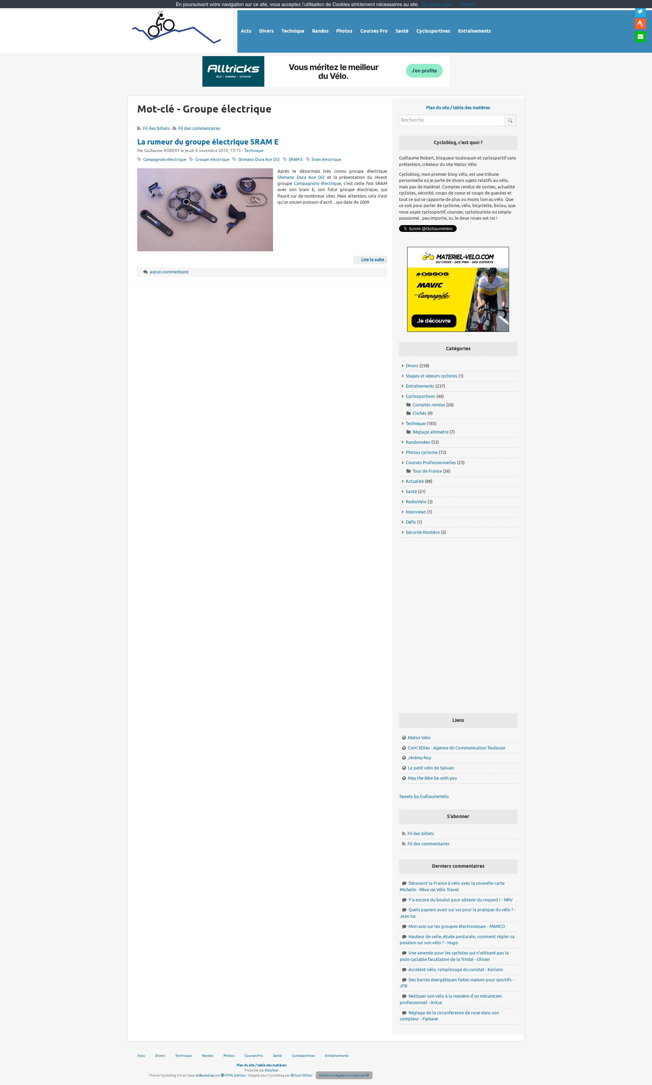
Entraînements (420, 386)
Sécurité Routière (423, 532)
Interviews (416, 512)
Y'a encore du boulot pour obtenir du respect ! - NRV (461, 900)
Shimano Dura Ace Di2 (259, 159)
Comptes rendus (429, 405)
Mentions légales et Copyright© (344, 1075)
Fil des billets (156, 128)
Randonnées (418, 442)
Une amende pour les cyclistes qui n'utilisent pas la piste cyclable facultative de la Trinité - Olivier (454, 956)
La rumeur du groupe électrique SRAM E (207, 142)
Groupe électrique (212, 159)
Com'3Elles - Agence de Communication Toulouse (456, 748)
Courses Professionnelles (431, 462)
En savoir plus (437, 4)
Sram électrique (326, 159)
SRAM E (296, 159)
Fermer (468, 4)
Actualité (415, 481)
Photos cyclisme (422, 452)
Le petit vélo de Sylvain (431, 768)
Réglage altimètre (431, 432)
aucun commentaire (169, 272)
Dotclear (271, 1070)
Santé (411, 491)
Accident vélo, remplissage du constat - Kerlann (456, 969)
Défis (411, 522)
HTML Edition (235, 1075)
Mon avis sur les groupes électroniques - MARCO (457, 926)
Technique (254, 150)
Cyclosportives (420, 396)
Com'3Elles (303, 1075)
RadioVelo (416, 502)
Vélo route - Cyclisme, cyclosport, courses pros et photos (177, 30)
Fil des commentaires (199, 128)
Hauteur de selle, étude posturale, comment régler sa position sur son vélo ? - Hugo (457, 940)
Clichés (420, 413)
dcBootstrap (205, 1075)
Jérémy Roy (419, 758)
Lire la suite (372, 259)
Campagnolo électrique (164, 159)
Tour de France (427, 471)
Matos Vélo (419, 738)
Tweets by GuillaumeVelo (424, 796)
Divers (412, 366)
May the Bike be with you (432, 778)
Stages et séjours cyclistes (431, 376)
